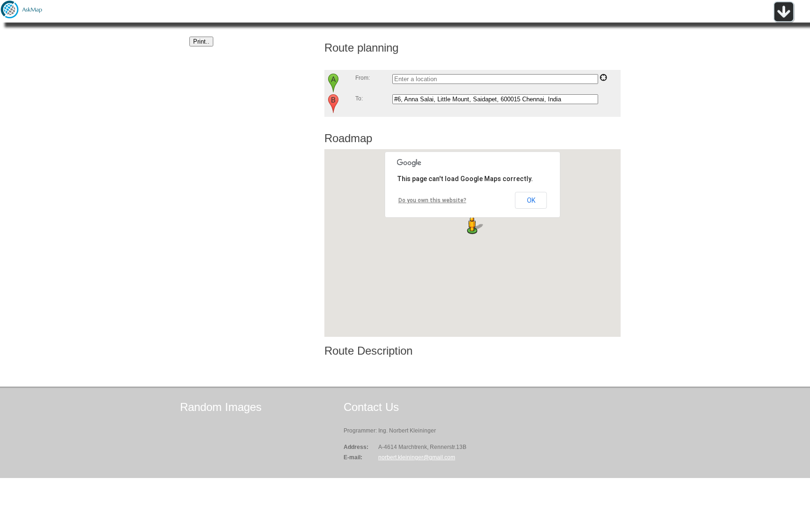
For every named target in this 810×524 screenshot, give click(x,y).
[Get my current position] (603, 79)
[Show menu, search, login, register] (783, 20)
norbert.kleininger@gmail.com (416, 457)
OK (531, 200)
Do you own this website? (432, 200)
